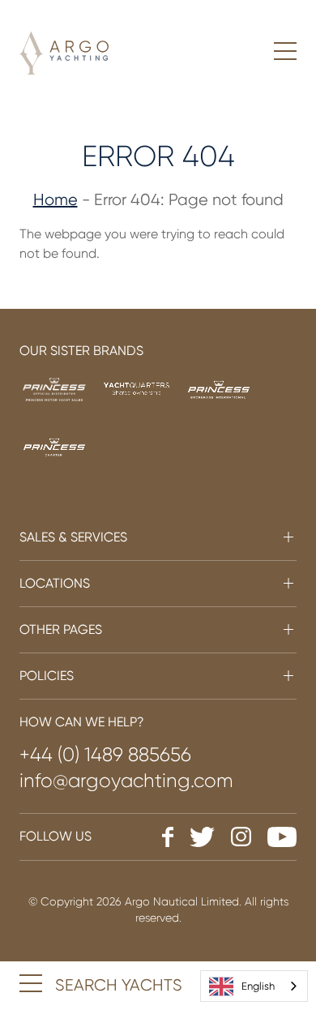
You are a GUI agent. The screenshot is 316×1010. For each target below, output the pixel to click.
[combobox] (254, 986)
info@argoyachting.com (126, 780)
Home (55, 199)
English (258, 986)
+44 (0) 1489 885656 (105, 754)
